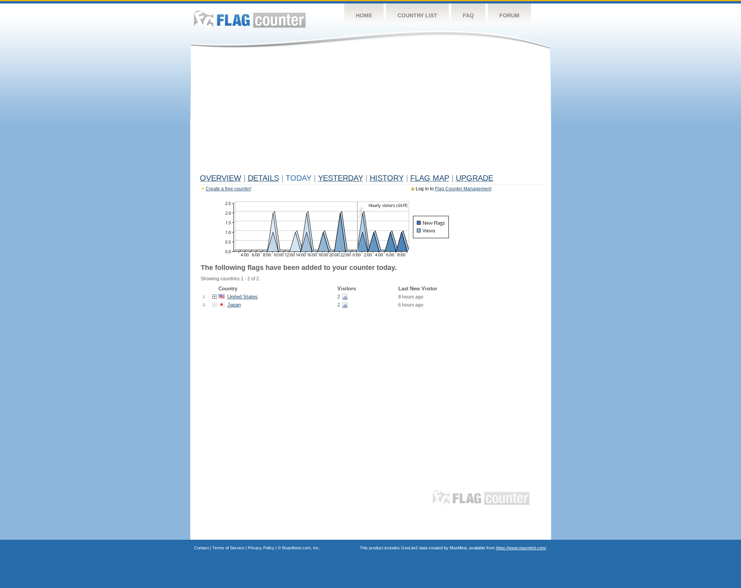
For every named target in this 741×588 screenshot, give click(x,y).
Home (364, 15)
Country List (417, 15)
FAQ (468, 15)
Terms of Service (228, 548)
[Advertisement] (370, 113)
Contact (201, 548)
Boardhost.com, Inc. (301, 548)
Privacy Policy (261, 548)
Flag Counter (250, 19)
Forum (509, 15)
